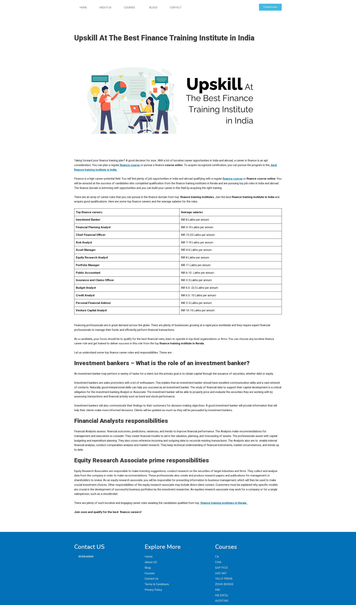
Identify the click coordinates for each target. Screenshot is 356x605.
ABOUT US (105, 7)
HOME (83, 7)
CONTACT (175, 7)
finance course (233, 178)
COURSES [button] (129, 7)
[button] (130, 8)
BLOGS (153, 7)
